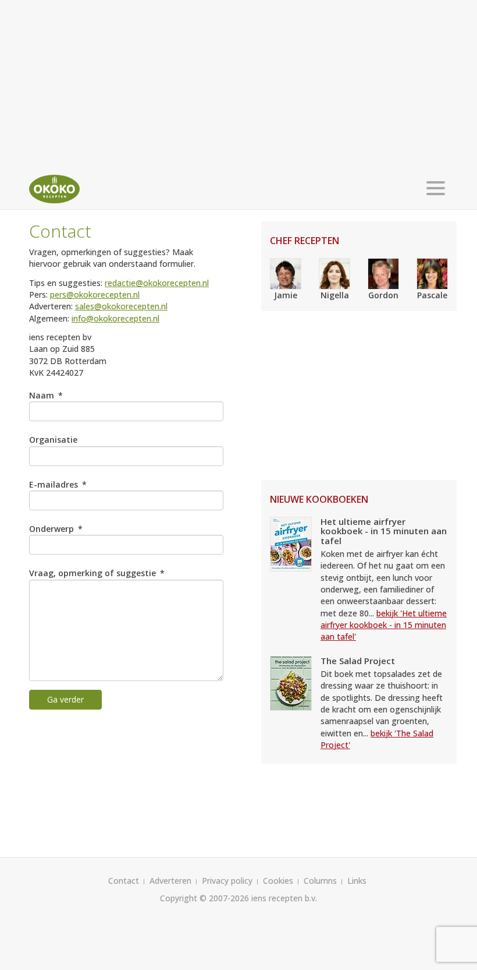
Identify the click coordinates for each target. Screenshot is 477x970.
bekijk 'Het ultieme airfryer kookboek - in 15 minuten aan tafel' (384, 625)
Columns (320, 880)
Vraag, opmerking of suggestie (92, 573)
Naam (41, 395)
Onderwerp (51, 528)
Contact (123, 880)
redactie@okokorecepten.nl (157, 282)
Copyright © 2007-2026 (204, 898)
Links (356, 880)
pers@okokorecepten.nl (95, 294)
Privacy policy (227, 880)
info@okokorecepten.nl (115, 318)
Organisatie (53, 439)
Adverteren (170, 880)
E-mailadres (53, 484)
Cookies (278, 880)
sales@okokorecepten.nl (121, 306)
